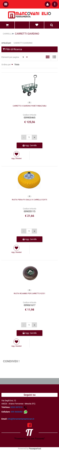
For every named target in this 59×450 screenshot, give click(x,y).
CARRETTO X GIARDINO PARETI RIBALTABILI (29, 106)
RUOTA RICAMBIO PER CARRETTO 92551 (29, 294)
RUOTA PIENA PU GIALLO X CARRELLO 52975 (29, 200)
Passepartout (35, 448)
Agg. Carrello (31, 145)
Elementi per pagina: (10, 57)
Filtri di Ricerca (13, 49)
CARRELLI (7, 34)
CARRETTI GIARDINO (27, 33)
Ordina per (6, 64)
